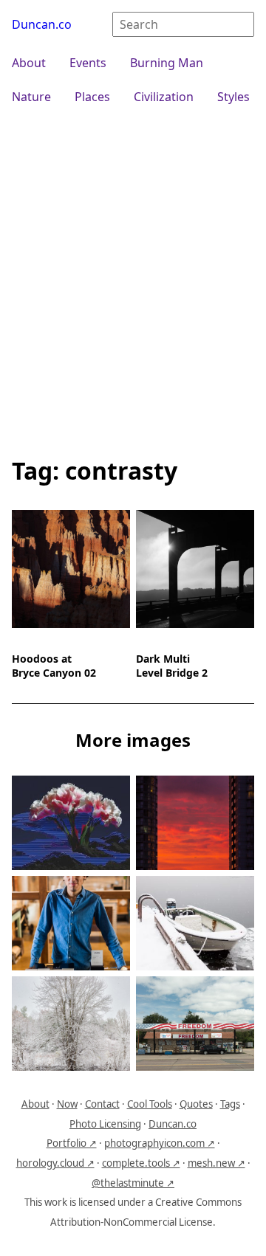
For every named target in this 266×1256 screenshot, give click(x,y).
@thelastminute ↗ (133, 1183)
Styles (233, 97)
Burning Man (166, 63)
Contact (102, 1104)
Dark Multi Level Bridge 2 (172, 666)
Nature (31, 97)
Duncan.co (42, 24)
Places (92, 97)
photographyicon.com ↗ (159, 1143)
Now (67, 1104)
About (29, 63)
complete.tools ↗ (141, 1163)
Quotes (196, 1104)
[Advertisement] (133, 279)
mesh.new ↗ (216, 1163)
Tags (230, 1104)
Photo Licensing (105, 1124)
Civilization (164, 97)
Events (87, 63)
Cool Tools (149, 1104)
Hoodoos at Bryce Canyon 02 (54, 666)
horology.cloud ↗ (55, 1163)
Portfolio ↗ (72, 1143)
